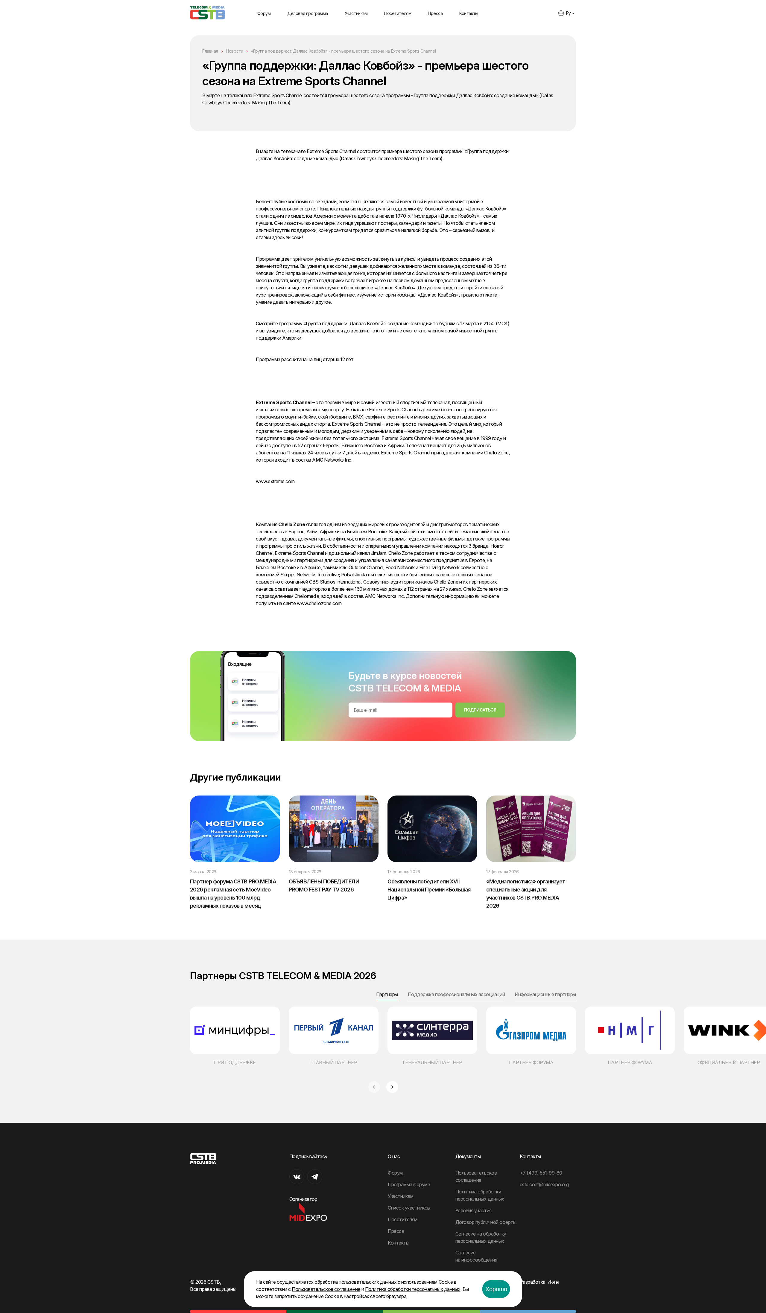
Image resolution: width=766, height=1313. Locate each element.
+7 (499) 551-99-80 (541, 1173)
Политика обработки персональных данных (412, 1289)
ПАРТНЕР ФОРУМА (531, 1062)
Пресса (435, 13)
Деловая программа (307, 13)
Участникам (356, 13)
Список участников (409, 1208)
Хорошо (496, 1289)
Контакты (468, 13)
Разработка (532, 1282)
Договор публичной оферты (485, 1222)
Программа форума (409, 1184)
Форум (264, 13)
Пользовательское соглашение (326, 1289)
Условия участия (473, 1210)
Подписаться (480, 709)
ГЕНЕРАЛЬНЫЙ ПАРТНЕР (432, 1062)
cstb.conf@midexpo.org (544, 1184)
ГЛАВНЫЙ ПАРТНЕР (333, 1062)
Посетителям (397, 13)
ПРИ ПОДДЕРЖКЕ (235, 1062)
